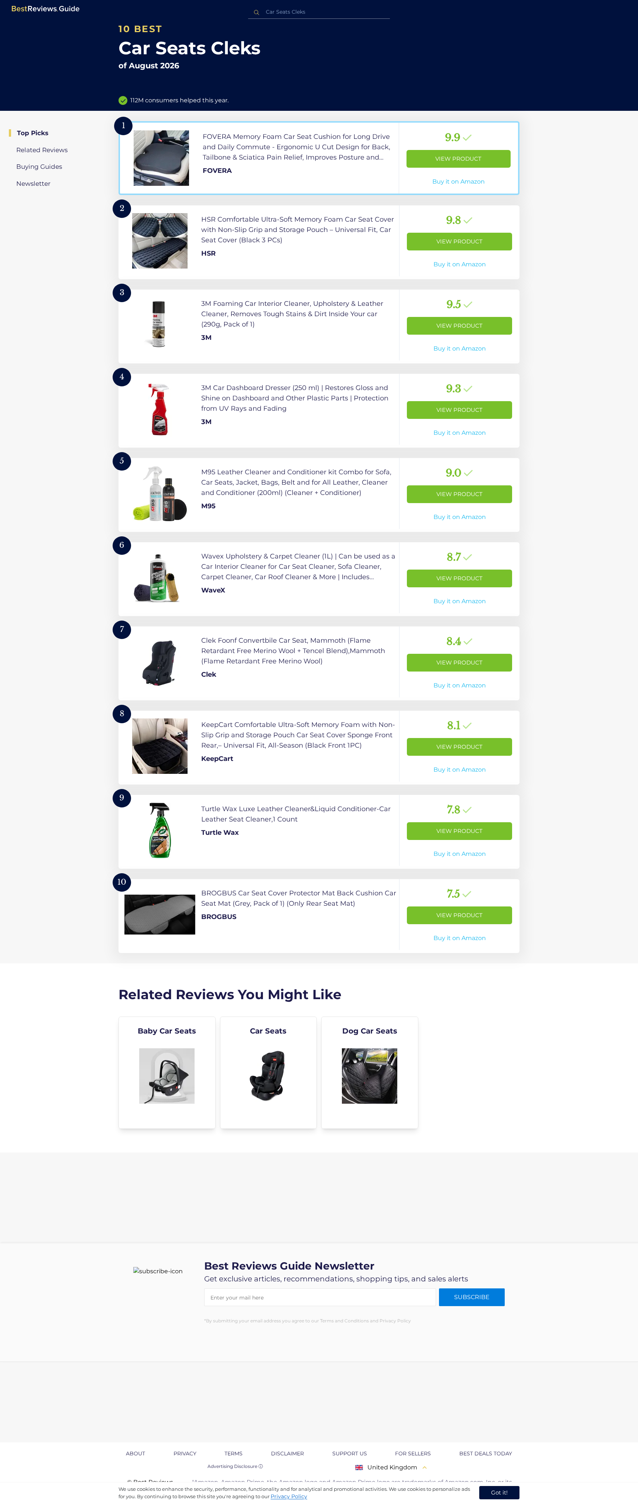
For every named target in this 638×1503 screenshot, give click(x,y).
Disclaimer (287, 1453)
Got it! (499, 1492)
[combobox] (319, 12)
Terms (233, 1453)
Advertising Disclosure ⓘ (235, 1466)
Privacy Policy (289, 1496)
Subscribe (472, 1297)
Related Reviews (42, 150)
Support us (349, 1453)
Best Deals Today (485, 1453)
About (135, 1453)
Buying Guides (39, 166)
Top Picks (32, 133)
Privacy (185, 1453)
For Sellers (413, 1453)
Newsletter (33, 183)
